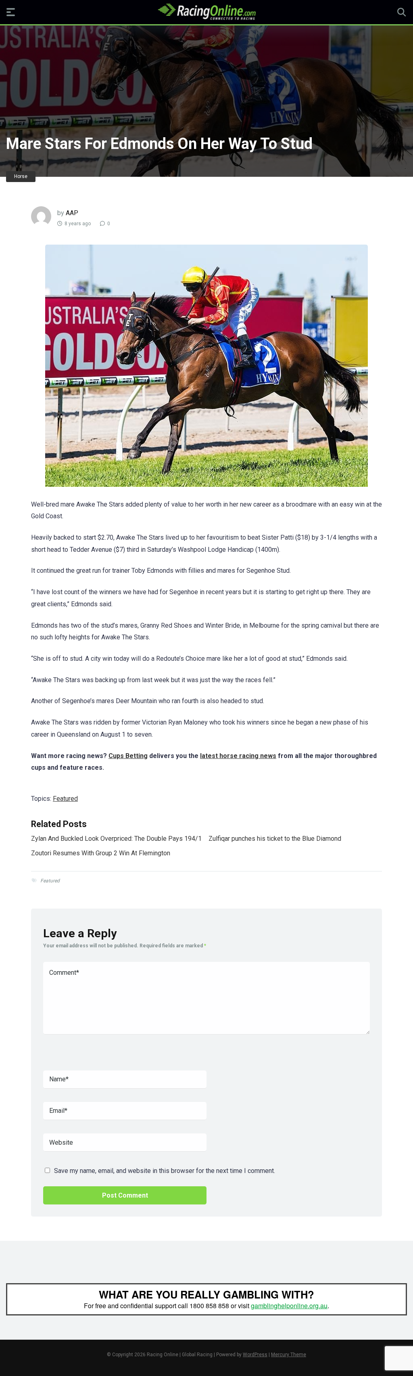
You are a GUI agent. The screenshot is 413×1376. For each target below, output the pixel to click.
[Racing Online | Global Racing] (207, 12)
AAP (72, 213)
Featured (65, 798)
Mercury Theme (288, 1354)
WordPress (255, 1354)
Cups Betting (128, 756)
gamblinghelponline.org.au (289, 1305)
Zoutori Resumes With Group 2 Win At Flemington (100, 853)
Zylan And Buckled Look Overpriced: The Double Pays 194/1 (116, 838)
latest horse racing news (238, 756)
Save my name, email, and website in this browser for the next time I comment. (164, 1171)
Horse (20, 176)
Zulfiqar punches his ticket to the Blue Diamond (275, 838)
